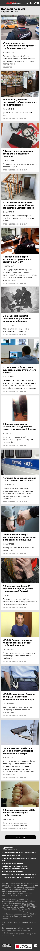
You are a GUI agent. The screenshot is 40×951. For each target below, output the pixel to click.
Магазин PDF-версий (11, 855)
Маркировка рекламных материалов (19, 874)
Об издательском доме (12, 852)
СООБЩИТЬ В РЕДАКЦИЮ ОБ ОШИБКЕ (18, 877)
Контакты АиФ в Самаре (13, 871)
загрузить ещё (20, 837)
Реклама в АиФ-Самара (12, 863)
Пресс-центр (30, 852)
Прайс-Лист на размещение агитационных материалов (15, 867)
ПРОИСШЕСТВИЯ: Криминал (15, 118)
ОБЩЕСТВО (7, 67)
